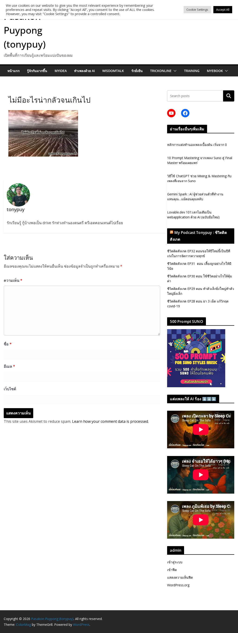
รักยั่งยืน (137, 71)
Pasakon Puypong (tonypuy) (25, 30)
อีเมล (9, 366)
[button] (174, 71)
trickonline (161, 71)
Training (191, 71)
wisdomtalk (113, 71)
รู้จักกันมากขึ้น (37, 71)
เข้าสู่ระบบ (174, 562)
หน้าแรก (13, 71)
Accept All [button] (222, 9)
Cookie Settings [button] (197, 9)
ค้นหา (229, 96)
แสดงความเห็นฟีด (180, 577)
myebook (215, 71)
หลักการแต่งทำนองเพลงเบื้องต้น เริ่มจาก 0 (197, 144)
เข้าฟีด (172, 569)
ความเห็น (13, 280)
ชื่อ (8, 344)
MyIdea (61, 71)
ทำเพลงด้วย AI (84, 71)
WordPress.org (178, 585)
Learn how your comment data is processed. (110, 421)
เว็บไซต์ (10, 388)
